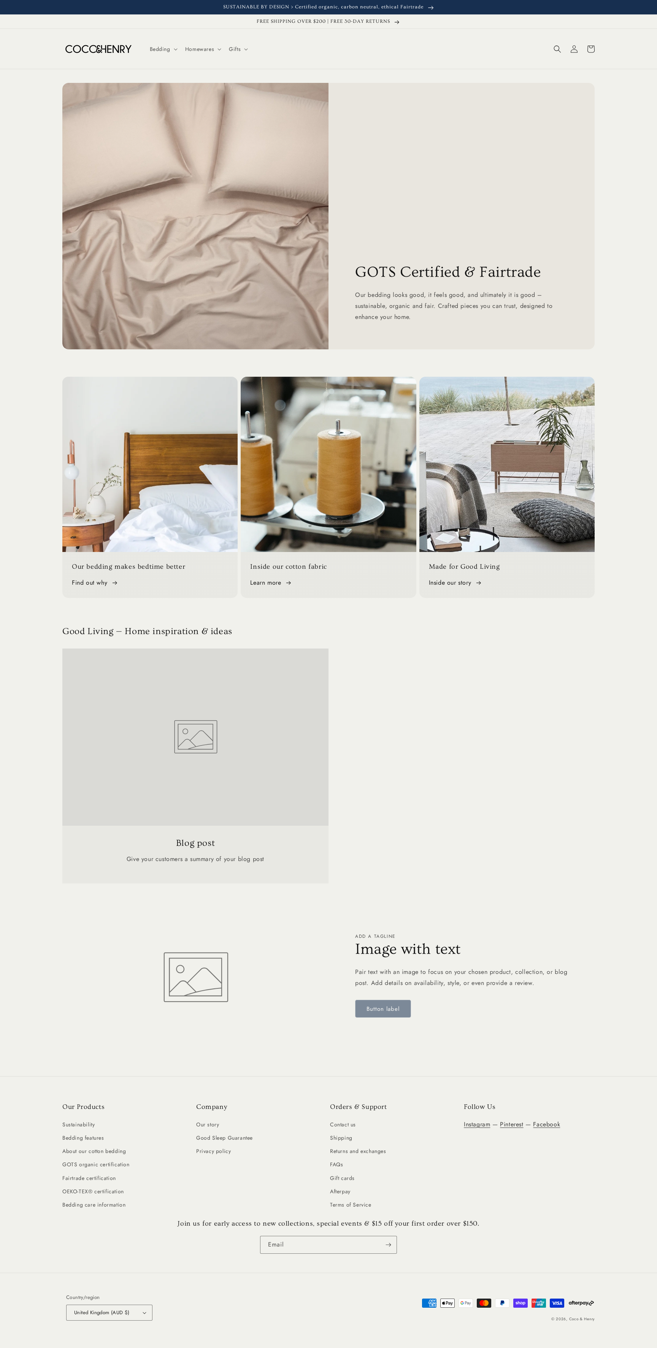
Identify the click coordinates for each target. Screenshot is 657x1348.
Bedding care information (93, 1204)
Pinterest (511, 1124)
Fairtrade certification (89, 1178)
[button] (163, 49)
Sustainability (78, 1124)
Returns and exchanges (358, 1151)
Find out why (89, 582)
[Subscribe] (388, 1245)
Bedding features (83, 1138)
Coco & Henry (582, 1319)
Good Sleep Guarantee (224, 1138)
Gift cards (342, 1178)
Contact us (343, 1124)
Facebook (546, 1124)
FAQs (336, 1164)
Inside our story (450, 582)
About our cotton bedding (94, 1151)
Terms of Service (350, 1204)
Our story (207, 1124)
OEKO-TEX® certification (93, 1191)
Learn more (265, 582)
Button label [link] (383, 1009)
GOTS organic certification (96, 1164)
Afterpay (340, 1191)
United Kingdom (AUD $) (102, 1312)
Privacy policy (213, 1151)
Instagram (477, 1124)
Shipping (341, 1138)
